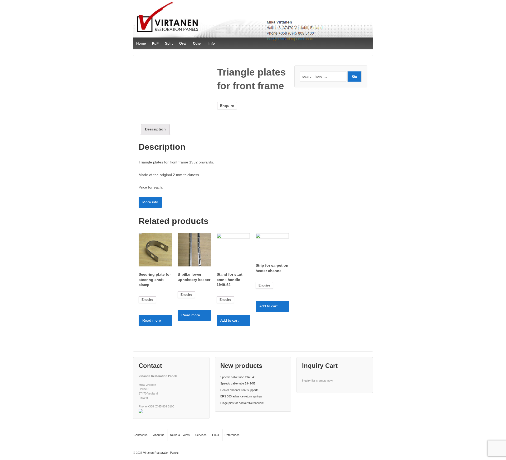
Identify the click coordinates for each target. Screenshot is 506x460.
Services (201, 434)
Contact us (141, 434)
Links (215, 434)
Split (169, 43)
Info (211, 43)
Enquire (227, 106)
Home (141, 43)
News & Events (180, 434)
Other (197, 43)
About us (158, 434)
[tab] (155, 129)
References (232, 434)
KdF (155, 43)
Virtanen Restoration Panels (160, 452)
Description (155, 129)
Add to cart (229, 320)
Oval (183, 43)
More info (150, 202)
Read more (151, 320)
